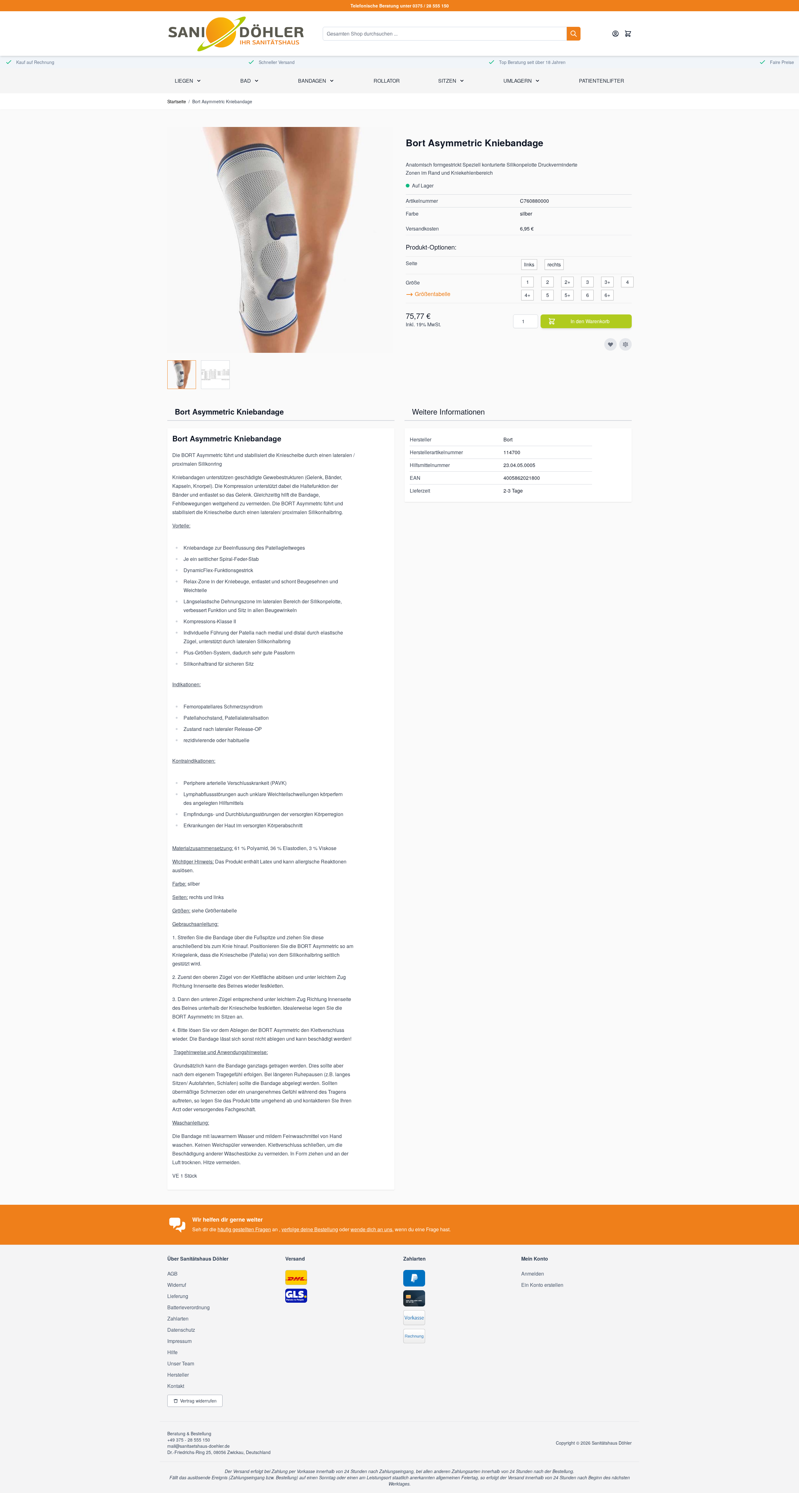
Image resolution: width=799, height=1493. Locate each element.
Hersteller (178, 1374)
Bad (245, 80)
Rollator (387, 80)
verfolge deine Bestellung (310, 1229)
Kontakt (175, 1385)
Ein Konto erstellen (542, 1284)
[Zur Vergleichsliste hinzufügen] (625, 344)
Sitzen (447, 80)
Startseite (176, 101)
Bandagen (312, 80)
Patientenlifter (601, 80)
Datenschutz (181, 1329)
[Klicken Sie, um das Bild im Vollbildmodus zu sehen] (280, 240)
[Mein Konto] (615, 34)
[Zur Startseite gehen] (235, 33)
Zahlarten (178, 1318)
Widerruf (176, 1284)
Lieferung (177, 1296)
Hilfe (172, 1352)
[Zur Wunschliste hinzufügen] (610, 344)
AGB (172, 1273)
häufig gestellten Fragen (244, 1229)
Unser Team (180, 1363)
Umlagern (517, 80)
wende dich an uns (371, 1229)
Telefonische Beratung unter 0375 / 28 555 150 (399, 5)
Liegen (184, 80)
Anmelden (532, 1273)
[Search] (574, 34)
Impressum (179, 1341)
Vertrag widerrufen (198, 1401)
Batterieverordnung (188, 1307)
